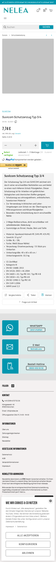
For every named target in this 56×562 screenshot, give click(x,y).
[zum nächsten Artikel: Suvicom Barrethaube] (51, 35)
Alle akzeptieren (28, 535)
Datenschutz (7, 454)
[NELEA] (15, 10)
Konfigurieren (28, 544)
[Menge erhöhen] (35, 145)
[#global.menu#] (5, 18)
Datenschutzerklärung (40, 487)
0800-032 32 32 (36, 368)
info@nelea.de (12, 411)
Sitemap (5, 437)
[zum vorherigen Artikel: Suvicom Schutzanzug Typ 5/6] (46, 35)
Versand (18, 133)
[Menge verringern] (5, 145)
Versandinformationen (10, 462)
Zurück (4, 35)
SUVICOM (6, 111)
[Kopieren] (15, 121)
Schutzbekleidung (18, 35)
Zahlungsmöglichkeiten (11, 433)
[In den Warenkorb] (47, 145)
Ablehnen (28, 552)
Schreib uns (36, 349)
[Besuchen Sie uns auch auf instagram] (13, 386)
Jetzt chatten (36, 329)
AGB (3, 458)
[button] (13, 166)
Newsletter (6, 441)
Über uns (5, 429)
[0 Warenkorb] (51, 11)
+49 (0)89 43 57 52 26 (12, 401)
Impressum (6, 466)
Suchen (46, 27)
